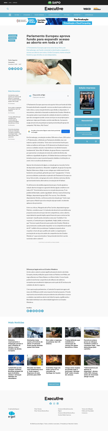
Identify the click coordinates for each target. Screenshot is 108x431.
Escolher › (65, 131)
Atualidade (27, 14)
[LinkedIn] (15, 68)
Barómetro (77, 14)
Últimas (17, 14)
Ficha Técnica (38, 409)
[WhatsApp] (18, 68)
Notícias (11, 40)
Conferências (89, 14)
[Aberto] (10, 15)
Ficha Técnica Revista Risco (41, 411)
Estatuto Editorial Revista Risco (66, 413)
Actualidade (12, 35)
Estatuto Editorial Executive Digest (65, 410)
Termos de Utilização (87, 409)
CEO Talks (66, 14)
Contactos (84, 413)
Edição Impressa (39, 14)
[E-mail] (21, 68)
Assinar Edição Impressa (64, 415)
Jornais (14, 2)
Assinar (87, 112)
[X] (12, 68)
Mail (10, 2)
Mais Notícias (54, 384)
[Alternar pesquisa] (8, 9)
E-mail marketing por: (13, 409)
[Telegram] (42, 311)
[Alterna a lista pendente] (20, 14)
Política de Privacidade (88, 411)
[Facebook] (9, 68)
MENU (5, 2)
